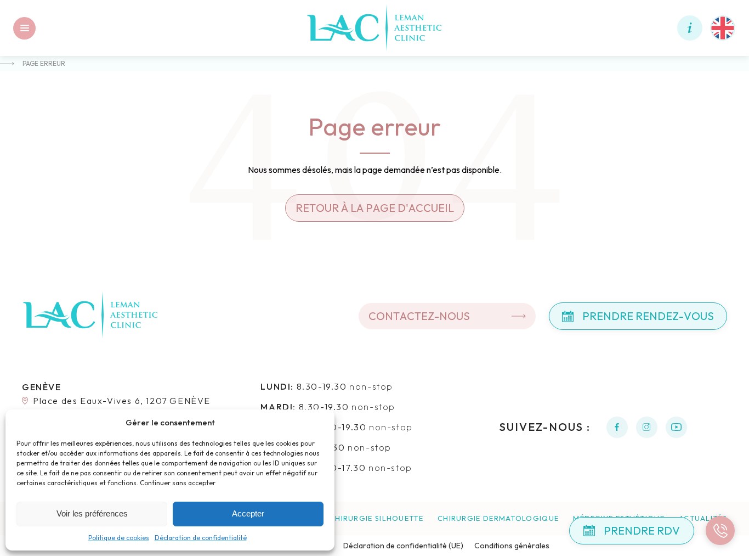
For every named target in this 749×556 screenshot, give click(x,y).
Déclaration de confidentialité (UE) (403, 545)
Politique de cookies (118, 537)
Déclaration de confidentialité (201, 537)
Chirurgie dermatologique (498, 518)
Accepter (248, 513)
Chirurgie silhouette (376, 518)
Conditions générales (511, 545)
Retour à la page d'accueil (375, 208)
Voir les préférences (92, 513)
